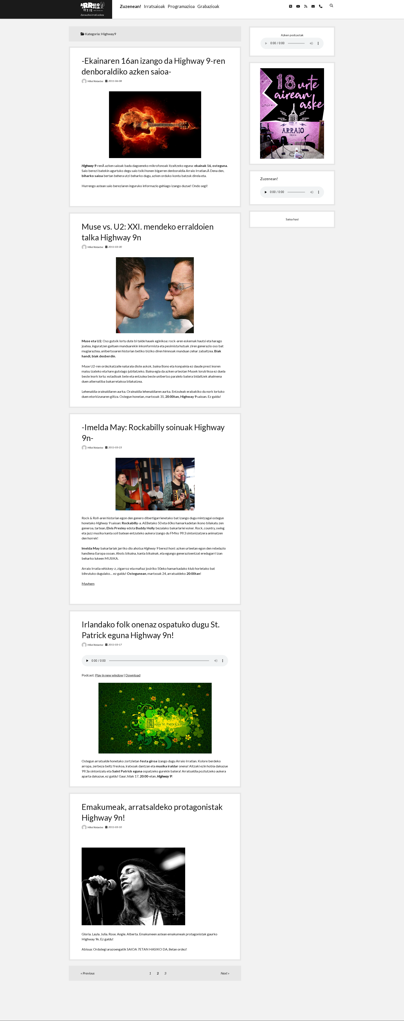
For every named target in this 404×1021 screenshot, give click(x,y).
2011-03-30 (115, 246)
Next (224, 973)
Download (132, 675)
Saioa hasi (292, 219)
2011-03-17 (115, 644)
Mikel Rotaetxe (95, 81)
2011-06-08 (115, 81)
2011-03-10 (115, 827)
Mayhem (88, 584)
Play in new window (109, 675)
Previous (88, 973)
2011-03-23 (115, 447)
